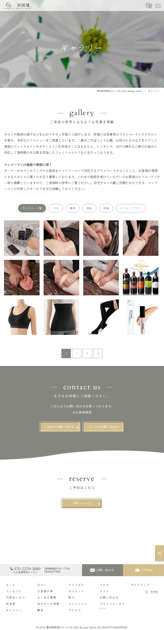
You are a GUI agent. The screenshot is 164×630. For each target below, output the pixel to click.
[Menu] (157, 5)
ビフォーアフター (131, 208)
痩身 (72, 208)
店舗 (106, 208)
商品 (89, 208)
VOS (56, 208)
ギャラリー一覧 (32, 208)
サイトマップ (140, 585)
